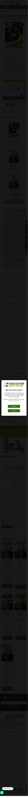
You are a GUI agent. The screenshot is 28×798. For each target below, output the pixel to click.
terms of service (15, 400)
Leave (14, 410)
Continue (14, 406)
